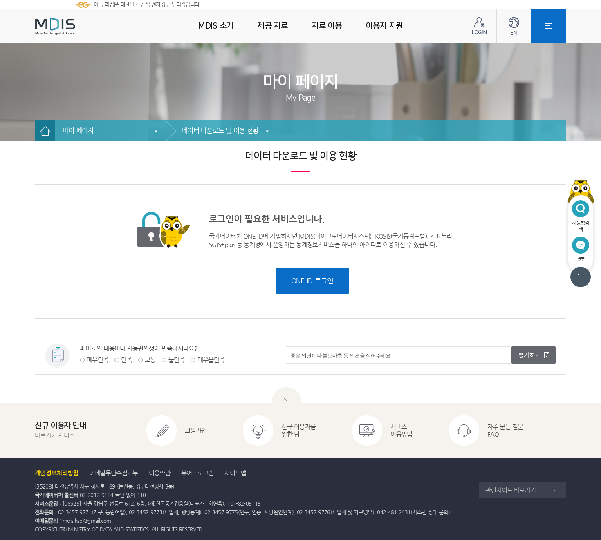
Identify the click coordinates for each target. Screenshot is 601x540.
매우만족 (97, 359)
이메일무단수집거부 (113, 472)
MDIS (76, 26)
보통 (150, 359)
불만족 (176, 359)
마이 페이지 (78, 130)
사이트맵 (235, 472)
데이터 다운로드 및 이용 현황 (220, 130)
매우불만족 (211, 359)
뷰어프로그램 (197, 472)
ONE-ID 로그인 (312, 281)
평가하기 (529, 354)
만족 (126, 359)
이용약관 (159, 472)
